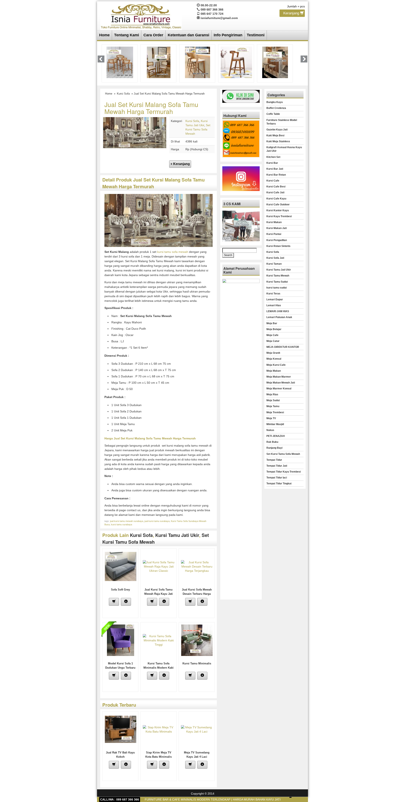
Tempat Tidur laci (276, 477)
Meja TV (271, 418)
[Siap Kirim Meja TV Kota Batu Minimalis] (158, 729)
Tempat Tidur (274, 459)
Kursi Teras (273, 293)
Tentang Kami (126, 35)
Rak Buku (272, 441)
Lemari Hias (273, 305)
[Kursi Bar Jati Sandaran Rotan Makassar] (158, 62)
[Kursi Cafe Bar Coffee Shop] (275, 62)
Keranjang (291, 13)
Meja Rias (272, 394)
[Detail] (126, 602)
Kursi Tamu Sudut (277, 281)
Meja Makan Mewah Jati (280, 382)
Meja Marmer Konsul (278, 388)
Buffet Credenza (276, 108)
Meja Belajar (273, 329)
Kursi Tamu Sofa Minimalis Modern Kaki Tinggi (158, 667)
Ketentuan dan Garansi (188, 35)
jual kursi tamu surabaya (157, 521)
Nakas (270, 430)
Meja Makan (273, 370)
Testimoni (256, 35)
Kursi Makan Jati (276, 228)
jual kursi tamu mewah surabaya (126, 521)
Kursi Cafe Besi (275, 186)
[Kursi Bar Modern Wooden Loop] (236, 62)
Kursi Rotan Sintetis (278, 246)
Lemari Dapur (274, 299)
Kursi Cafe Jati (275, 192)
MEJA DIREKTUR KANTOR (282, 346)
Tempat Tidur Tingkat (279, 483)
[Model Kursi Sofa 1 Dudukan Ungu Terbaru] (120, 640)
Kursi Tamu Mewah (277, 275)
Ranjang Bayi (274, 447)
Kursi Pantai (273, 234)
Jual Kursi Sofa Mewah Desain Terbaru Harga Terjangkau (197, 594)
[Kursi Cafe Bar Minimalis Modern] (120, 62)
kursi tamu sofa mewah (172, 251)
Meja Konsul (273, 358)
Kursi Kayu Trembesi (279, 216)
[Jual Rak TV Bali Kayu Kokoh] (120, 729)
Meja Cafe (272, 335)
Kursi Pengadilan (276, 240)
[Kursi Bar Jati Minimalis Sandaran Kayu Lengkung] (197, 62)
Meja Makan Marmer (278, 376)
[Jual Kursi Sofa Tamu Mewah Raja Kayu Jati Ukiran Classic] (158, 566)
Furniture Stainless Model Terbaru (281, 122)
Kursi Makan (274, 222)
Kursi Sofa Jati (275, 257)
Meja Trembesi (275, 412)
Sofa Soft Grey (120, 589)
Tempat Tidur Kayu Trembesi (283, 471)
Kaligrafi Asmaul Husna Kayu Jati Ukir (284, 149)
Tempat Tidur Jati (276, 465)
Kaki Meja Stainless (278, 141)
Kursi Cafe (272, 180)
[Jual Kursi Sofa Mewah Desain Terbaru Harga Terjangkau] (197, 566)
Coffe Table (273, 113)
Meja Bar (271, 323)
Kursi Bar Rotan (276, 174)
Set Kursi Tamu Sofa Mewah (197, 129)
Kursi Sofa (123, 93)
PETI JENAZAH (275, 436)
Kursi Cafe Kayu (276, 198)
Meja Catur (272, 341)
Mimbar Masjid (275, 424)
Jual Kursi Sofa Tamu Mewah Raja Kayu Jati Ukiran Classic (158, 594)
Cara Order (153, 35)
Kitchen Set (273, 157)
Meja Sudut (273, 400)
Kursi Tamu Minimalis (196, 663)
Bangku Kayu (274, 102)
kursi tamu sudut (276, 287)
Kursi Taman (274, 263)
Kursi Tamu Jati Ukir (177, 535)
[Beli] (114, 602)
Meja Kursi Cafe (276, 364)
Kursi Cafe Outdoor (278, 204)
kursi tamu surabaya (121, 524)
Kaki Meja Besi (275, 135)
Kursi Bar (272, 162)
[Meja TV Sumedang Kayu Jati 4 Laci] (197, 729)
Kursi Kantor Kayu (277, 210)
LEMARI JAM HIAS (277, 311)
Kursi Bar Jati (274, 168)
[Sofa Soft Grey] (120, 566)
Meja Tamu (272, 406)
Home (104, 35)
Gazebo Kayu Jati (277, 129)
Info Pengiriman (228, 35)
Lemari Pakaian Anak (279, 317)
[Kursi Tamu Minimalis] (197, 640)
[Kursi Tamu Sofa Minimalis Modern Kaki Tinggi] (158, 640)
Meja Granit (273, 352)
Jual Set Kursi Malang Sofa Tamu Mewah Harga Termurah (151, 108)
